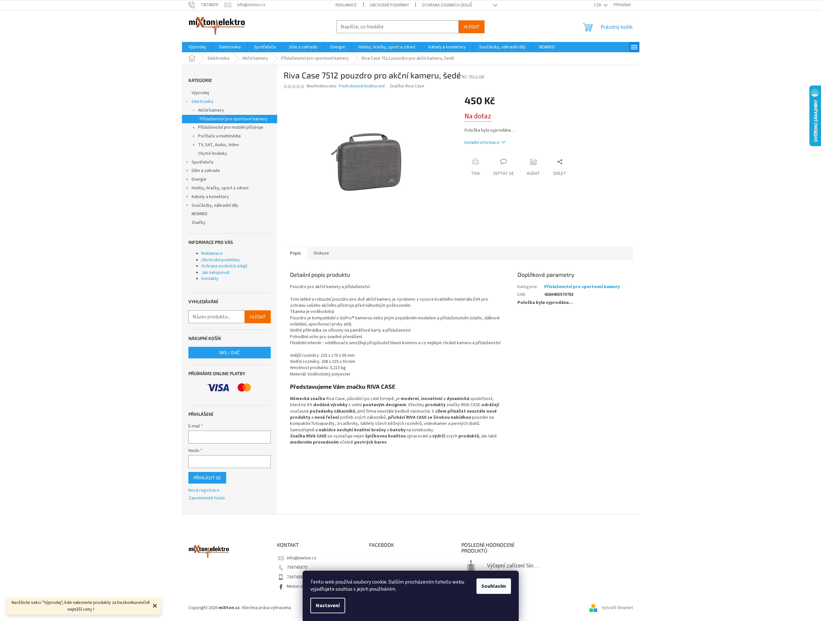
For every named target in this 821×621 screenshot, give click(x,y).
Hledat (471, 26)
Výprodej (200, 93)
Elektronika (202, 101)
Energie (199, 179)
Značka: (407, 86)
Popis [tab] (295, 253)
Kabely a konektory (210, 197)
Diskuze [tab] (321, 253)
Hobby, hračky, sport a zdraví (220, 188)
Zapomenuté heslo (206, 498)
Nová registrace (203, 490)
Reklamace (346, 5)
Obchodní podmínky (389, 5)
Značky (198, 222)
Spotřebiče (203, 162)
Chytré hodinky (212, 153)
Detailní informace (482, 142)
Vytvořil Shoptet (617, 608)
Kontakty (210, 278)
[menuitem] (197, 47)
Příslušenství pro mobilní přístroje (230, 127)
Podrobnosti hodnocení (362, 86)
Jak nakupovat (215, 272)
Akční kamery (211, 110)
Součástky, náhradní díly (215, 205)
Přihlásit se (207, 477)
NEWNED (199, 214)
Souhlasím (493, 586)
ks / (229, 352)
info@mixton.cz (301, 558)
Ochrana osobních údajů (447, 5)
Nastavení (328, 605)
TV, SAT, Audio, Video (218, 145)
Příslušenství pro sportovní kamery (233, 119)
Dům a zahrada (206, 170)
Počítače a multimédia (219, 136)
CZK (598, 5)
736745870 (297, 567)
